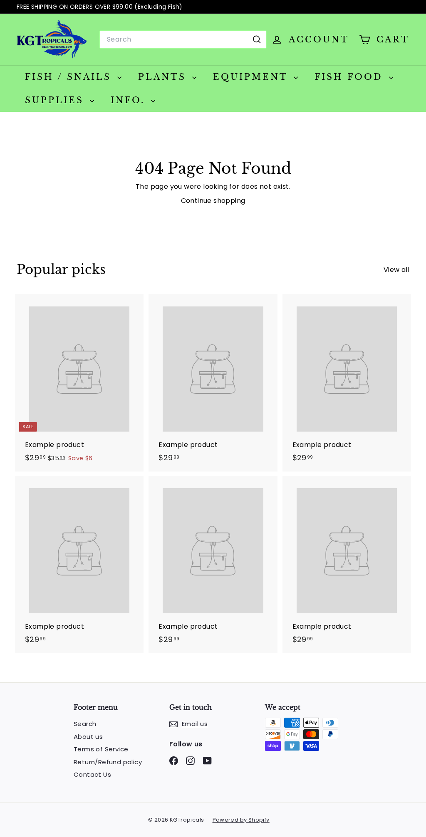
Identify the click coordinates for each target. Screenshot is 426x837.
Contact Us (92, 774)
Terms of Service (101, 749)
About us (88, 736)
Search (85, 723)
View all (396, 269)
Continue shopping (213, 200)
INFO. (130, 100)
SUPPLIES (56, 100)
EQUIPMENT (252, 77)
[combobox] (183, 39)
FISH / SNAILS (70, 77)
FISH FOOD (351, 77)
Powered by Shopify (241, 820)
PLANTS (164, 77)
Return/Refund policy (108, 762)
